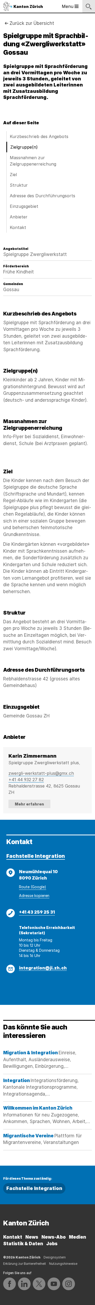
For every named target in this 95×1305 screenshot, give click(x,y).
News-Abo (53, 1237)
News (31, 1237)
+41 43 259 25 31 (37, 912)
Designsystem (55, 1257)
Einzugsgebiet (24, 206)
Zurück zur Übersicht (32, 23)
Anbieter (18, 216)
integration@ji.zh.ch (43, 967)
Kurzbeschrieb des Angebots (39, 136)
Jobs (52, 1243)
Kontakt (18, 227)
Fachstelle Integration (35, 856)
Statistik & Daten (23, 1243)
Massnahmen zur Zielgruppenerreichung (33, 161)
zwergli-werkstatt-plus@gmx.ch (41, 773)
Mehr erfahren (29, 804)
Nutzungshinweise (63, 1264)
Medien (77, 1237)
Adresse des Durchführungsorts (42, 195)
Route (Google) (32, 887)
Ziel (13, 174)
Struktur (19, 185)
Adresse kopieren (34, 895)
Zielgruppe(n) (24, 147)
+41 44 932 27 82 (26, 779)
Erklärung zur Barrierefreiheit (24, 1264)
